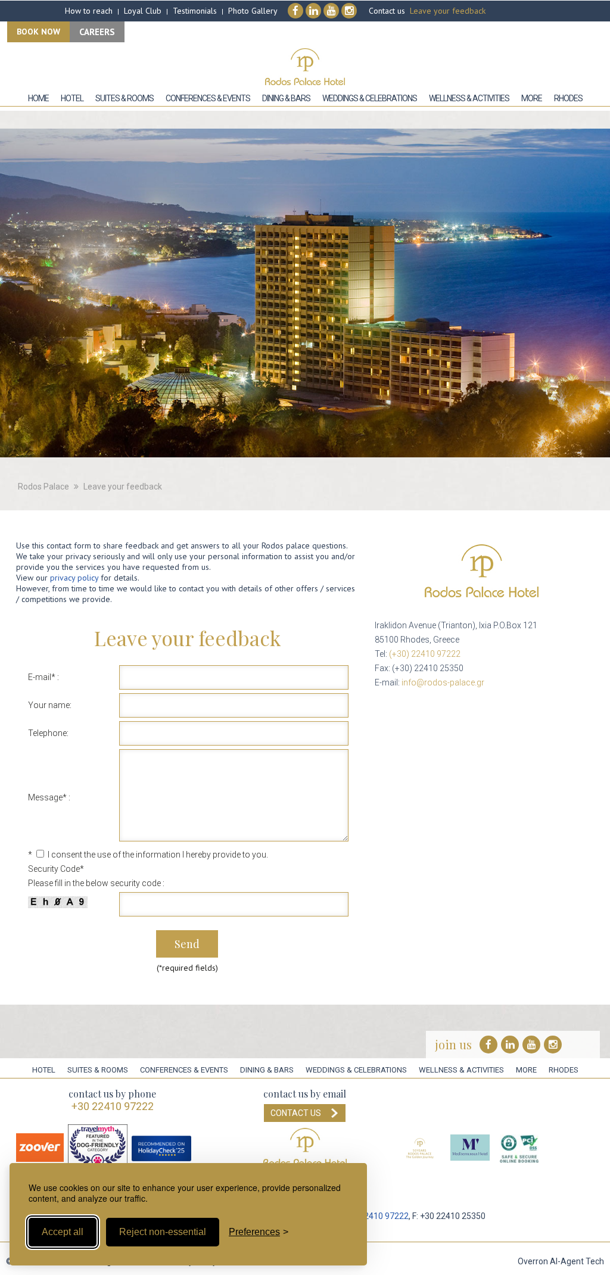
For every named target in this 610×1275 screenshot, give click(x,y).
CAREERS (97, 32)
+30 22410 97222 (112, 1106)
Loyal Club (142, 10)
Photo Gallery (253, 10)
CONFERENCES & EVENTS (184, 1069)
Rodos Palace (43, 486)
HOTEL (43, 1069)
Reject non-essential (162, 1232)
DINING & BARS (267, 1069)
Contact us (387, 10)
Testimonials (195, 10)
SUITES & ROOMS (97, 1069)
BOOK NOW (38, 31)
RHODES (563, 1069)
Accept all (62, 1232)
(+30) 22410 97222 (424, 654)
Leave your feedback (447, 10)
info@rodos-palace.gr (443, 682)
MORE (526, 1069)
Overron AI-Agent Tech (561, 1261)
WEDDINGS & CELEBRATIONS (356, 1069)
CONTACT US (295, 1113)
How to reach (89, 10)
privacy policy (74, 577)
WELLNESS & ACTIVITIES (461, 1069)
